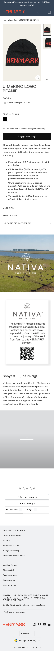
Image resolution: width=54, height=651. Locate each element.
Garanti (7, 540)
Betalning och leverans (14, 530)
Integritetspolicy (11, 550)
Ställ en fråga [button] (28, 503)
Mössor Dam (12, 20)
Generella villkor (11, 545)
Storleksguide (10, 575)
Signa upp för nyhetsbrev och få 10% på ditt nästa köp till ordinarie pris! (25, 597)
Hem (4, 20)
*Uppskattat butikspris (17, 223)
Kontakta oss (9, 585)
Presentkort (9, 580)
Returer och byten (12, 535)
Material (8, 208)
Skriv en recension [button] (28, 497)
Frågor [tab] (30, 509)
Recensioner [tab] (12, 509)
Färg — (11, 114)
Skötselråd (10, 215)
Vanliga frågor (10, 565)
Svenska (25, 633)
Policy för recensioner (14, 555)
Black (5, 118)
